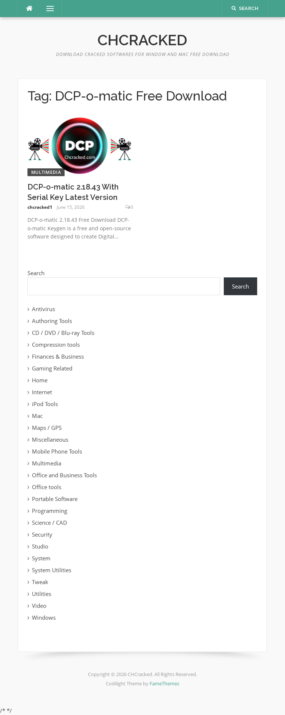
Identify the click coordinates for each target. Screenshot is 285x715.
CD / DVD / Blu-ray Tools (63, 332)
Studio (40, 546)
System (41, 558)
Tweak (40, 582)
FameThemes (164, 683)
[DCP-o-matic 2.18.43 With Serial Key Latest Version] (80, 145)
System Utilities (51, 570)
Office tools (46, 487)
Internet (42, 392)
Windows (44, 617)
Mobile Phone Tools (57, 451)
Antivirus (43, 309)
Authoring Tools (52, 320)
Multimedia (46, 172)
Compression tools (56, 344)
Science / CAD (49, 522)
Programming (49, 510)
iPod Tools (45, 404)
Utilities (41, 593)
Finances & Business (58, 356)
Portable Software (55, 499)
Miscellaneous (50, 439)
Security (42, 534)
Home (40, 380)
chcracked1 (39, 207)
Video (39, 605)
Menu (47, 8)
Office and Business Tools (64, 475)
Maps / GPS (47, 427)
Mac (37, 415)
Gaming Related (52, 368)
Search (36, 273)
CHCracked (142, 40)
